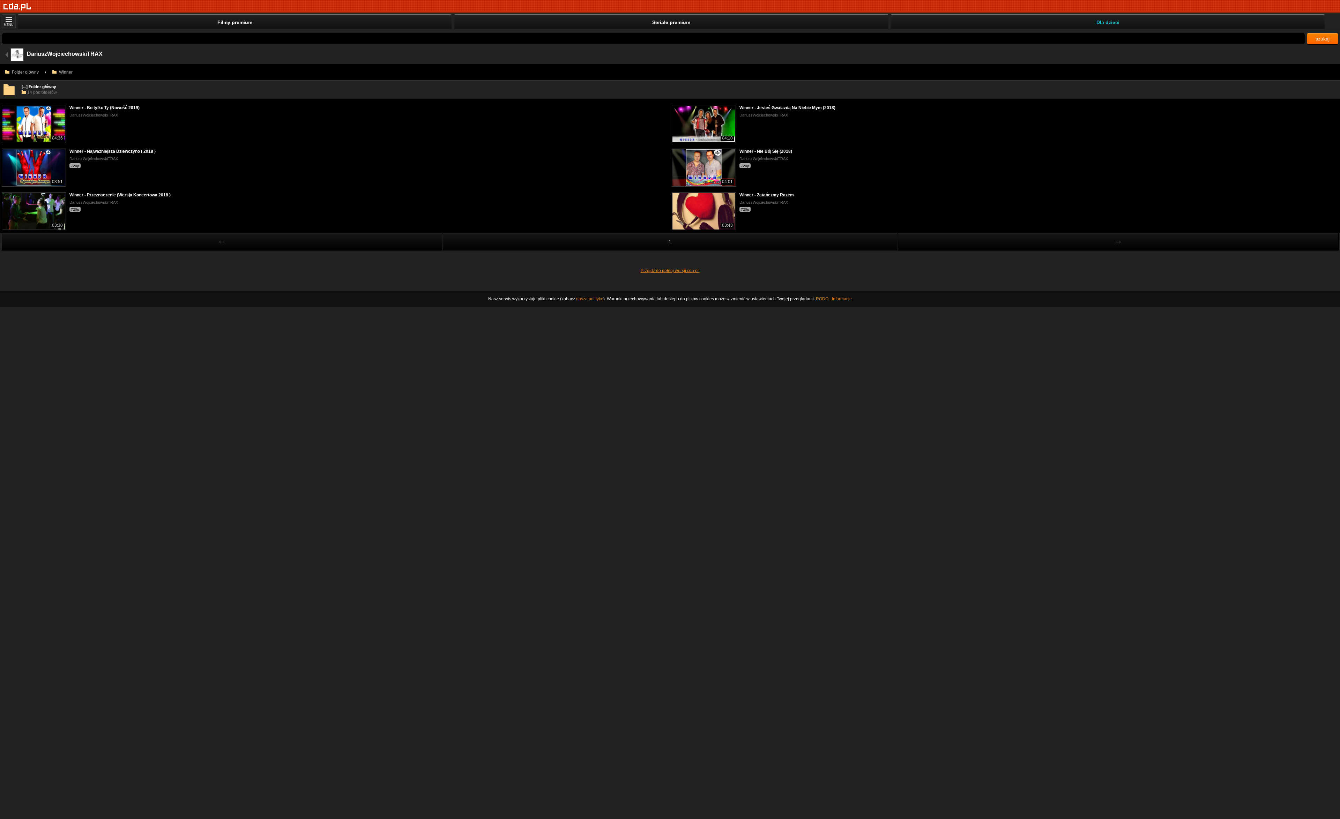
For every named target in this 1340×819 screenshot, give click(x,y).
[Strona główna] (17, 6)
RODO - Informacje (834, 298)
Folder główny (25, 72)
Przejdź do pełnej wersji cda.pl (670, 270)
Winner (65, 72)
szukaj (1323, 39)
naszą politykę (589, 298)
